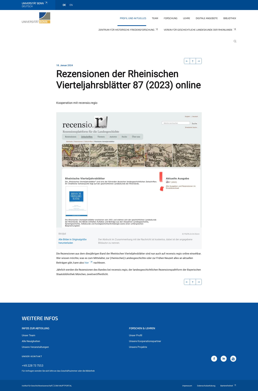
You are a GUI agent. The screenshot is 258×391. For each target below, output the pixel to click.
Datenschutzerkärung (206, 386)
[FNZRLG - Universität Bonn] (36, 18)
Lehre (186, 18)
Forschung (170, 18)
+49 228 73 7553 (32, 365)
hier (87, 262)
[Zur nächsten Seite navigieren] (199, 61)
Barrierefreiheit (226, 386)
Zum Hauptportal (63, 386)
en (71, 4)
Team (155, 18)
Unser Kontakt (32, 356)
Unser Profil (135, 335)
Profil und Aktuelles (133, 18)
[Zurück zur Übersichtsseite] (193, 61)
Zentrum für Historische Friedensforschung (126, 29)
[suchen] (233, 43)
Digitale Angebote (207, 18)
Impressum (187, 386)
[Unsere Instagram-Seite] (224, 359)
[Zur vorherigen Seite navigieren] (187, 61)
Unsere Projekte (138, 346)
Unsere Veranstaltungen (35, 346)
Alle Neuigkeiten (31, 341)
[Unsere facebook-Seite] (214, 359)
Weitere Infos (40, 318)
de (64, 4)
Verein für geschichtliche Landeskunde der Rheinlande (198, 29)
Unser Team (28, 335)
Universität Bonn (33, 3)
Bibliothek (229, 18)
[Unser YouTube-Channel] (233, 359)
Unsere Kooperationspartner (145, 341)
